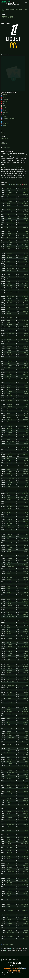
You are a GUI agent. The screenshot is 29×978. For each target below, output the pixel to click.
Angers (5, 94)
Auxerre (5, 96)
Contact (4, 975)
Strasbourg (6, 122)
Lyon (4, 109)
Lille (4, 105)
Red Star (9, 900)
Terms (9, 973)
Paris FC (5, 116)
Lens (4, 103)
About (4, 973)
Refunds (20, 973)
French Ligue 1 (19, 9)
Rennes (5, 120)
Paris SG (25, 205)
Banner (25, 184)
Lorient (5, 107)
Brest (4, 98)
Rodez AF (25, 900)
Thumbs (12, 184)
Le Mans (5, 101)
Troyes (5, 125)
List (7, 184)
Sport (7, 9)
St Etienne (10, 910)
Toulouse (5, 123)
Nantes (9, 205)
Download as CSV (7, 944)
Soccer (12, 9)
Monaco (5, 112)
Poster (19, 184)
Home (2, 9)
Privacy (14, 973)
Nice (4, 114)
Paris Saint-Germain (8, 118)
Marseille (5, 111)
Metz (8, 203)
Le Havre (5, 100)
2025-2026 (4, 144)
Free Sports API (5, 961)
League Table (6, 147)
